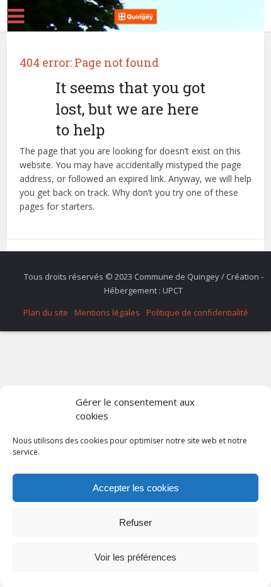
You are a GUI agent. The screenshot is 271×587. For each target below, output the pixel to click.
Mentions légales (107, 312)
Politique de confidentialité (197, 312)
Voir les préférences (135, 557)
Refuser (135, 522)
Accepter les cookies (136, 487)
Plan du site (45, 312)
